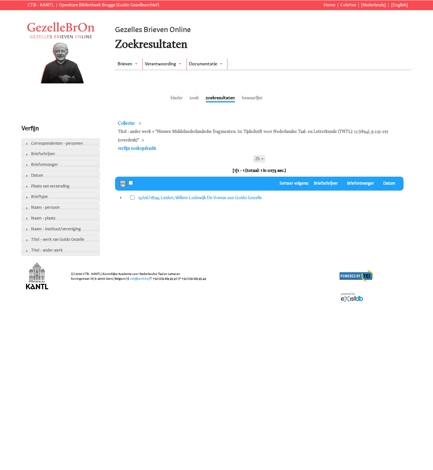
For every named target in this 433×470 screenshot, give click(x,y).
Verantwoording (160, 64)
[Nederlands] (373, 5)
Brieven (125, 64)
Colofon (348, 5)
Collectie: (127, 123)
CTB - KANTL (41, 5)
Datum (37, 175)
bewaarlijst (252, 98)
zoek (194, 98)
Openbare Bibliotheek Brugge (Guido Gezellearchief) (109, 5)
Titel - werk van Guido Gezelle (57, 240)
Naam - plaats (43, 218)
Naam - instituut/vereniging (56, 229)
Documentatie (203, 64)
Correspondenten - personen (57, 143)
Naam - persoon (45, 208)
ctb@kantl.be (139, 278)
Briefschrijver (43, 154)
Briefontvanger (44, 165)
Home (329, 5)
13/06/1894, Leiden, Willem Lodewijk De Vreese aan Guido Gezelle (200, 198)
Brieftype (39, 197)
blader (177, 98)
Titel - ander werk (47, 250)
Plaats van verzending (50, 186)
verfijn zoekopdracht (137, 149)
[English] (399, 5)
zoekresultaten (220, 98)
